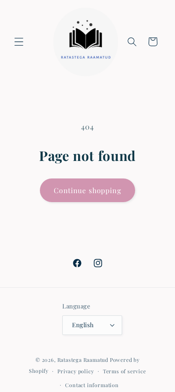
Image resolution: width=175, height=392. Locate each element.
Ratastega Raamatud (83, 359)
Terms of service (124, 371)
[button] (19, 41)
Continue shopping (87, 190)
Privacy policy (75, 371)
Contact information (91, 384)
